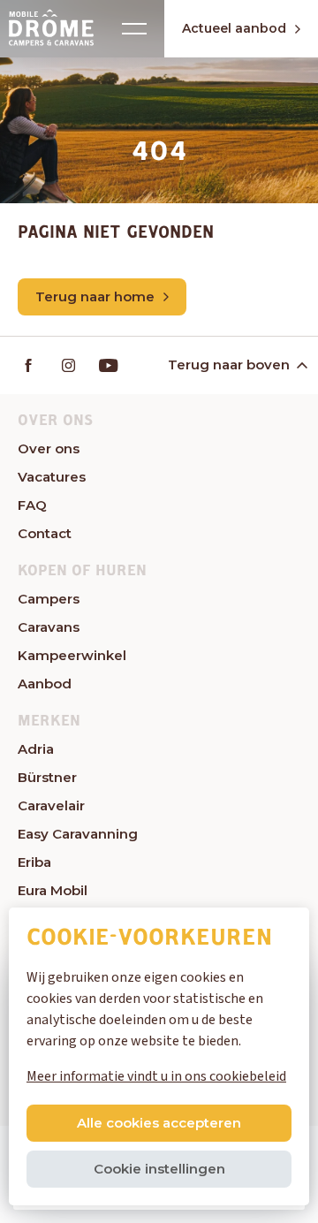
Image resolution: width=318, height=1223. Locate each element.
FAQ (32, 505)
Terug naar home (95, 296)
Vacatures (52, 476)
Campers (49, 598)
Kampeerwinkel (72, 655)
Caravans (49, 627)
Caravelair (51, 805)
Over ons (49, 448)
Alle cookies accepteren (159, 1122)
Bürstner (47, 777)
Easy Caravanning (78, 833)
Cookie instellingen (159, 1168)
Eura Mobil (52, 890)
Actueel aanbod (234, 28)
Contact (45, 533)
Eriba (34, 862)
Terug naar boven (229, 364)
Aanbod (45, 683)
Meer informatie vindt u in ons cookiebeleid (156, 1076)
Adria (36, 749)
